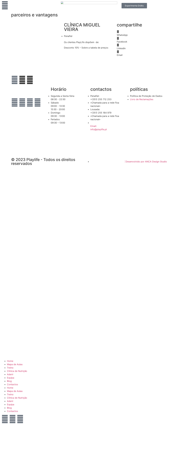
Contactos (12, 384)
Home (10, 361)
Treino (10, 367)
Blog (9, 381)
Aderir (10, 374)
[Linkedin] (37, 102)
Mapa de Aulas (15, 364)
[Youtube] (29, 102)
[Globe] (14, 79)
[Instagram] (22, 102)
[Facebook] (4, 419)
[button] (142, 33)
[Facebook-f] (14, 102)
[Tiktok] (14, 110)
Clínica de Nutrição (17, 371)
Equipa (10, 377)
